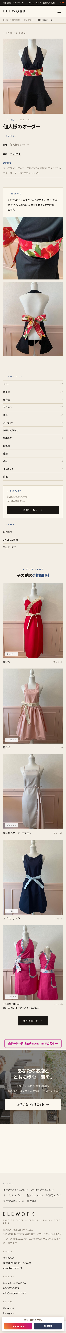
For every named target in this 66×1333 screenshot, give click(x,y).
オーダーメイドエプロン (15, 1189)
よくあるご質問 (10, 539)
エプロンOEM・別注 (13, 1201)
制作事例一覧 (30, 1020)
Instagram (8, 1313)
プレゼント (29, 20)
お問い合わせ (30, 510)
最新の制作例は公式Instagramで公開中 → (33, 1043)
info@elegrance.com (14, 1293)
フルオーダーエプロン (42, 1189)
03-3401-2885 (11, 1288)
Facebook (8, 1308)
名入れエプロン (35, 1195)
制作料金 (7, 532)
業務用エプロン (54, 1195)
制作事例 (16, 20)
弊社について (9, 547)
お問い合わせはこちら (30, 1104)
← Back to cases (15, 33)
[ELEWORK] (14, 11)
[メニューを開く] (59, 11)
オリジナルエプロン (13, 1195)
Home (5, 20)
